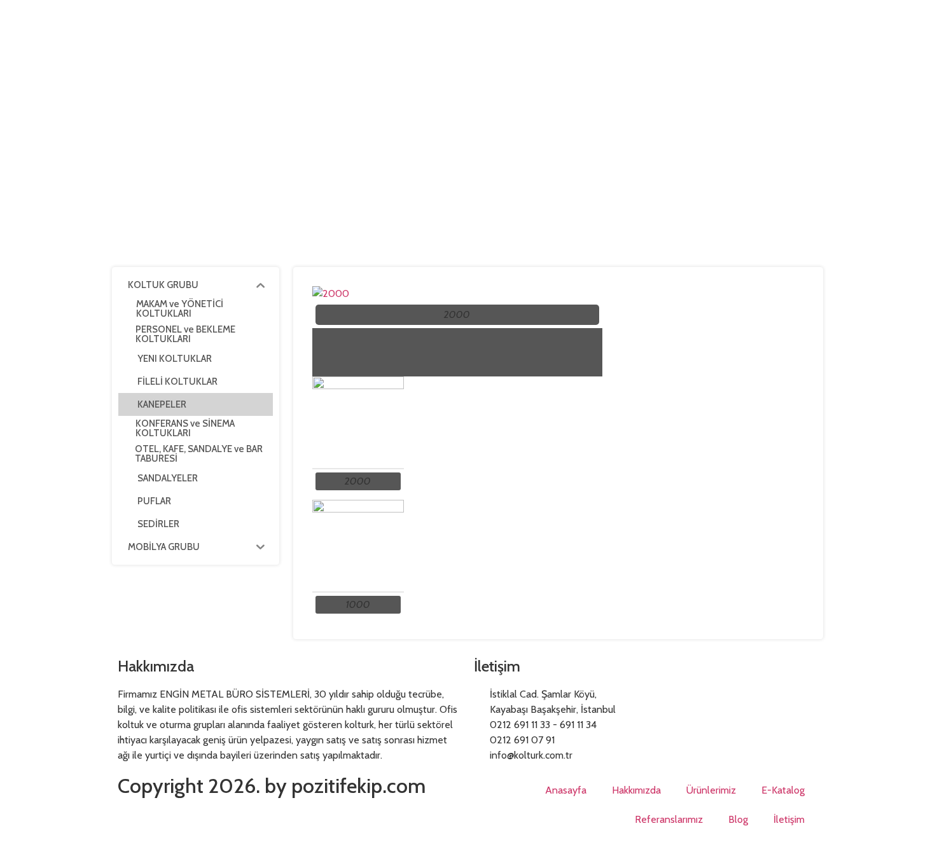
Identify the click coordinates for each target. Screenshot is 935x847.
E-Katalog (783, 790)
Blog (738, 819)
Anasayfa (565, 790)
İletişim (789, 819)
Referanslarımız (669, 819)
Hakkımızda (636, 790)
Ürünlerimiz (711, 790)
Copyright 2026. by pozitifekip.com (272, 785)
